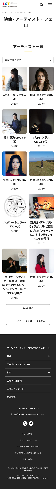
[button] (50, 4)
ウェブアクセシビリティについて (28, 453)
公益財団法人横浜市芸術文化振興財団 (21, 478)
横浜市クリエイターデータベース (29, 414)
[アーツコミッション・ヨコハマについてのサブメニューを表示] (48, 348)
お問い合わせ (28, 459)
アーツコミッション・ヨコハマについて (26, 348)
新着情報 (11, 396)
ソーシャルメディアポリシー (28, 446)
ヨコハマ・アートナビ (29, 408)
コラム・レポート (15, 388)
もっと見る (28, 308)
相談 (9, 372)
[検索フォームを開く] (41, 4)
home (4, 12)
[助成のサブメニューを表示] (48, 356)
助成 (9, 356)
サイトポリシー (28, 434)
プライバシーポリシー (28, 440)
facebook (31, 423)
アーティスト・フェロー (17, 12)
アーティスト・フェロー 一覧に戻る (28, 320)
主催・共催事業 (14, 380)
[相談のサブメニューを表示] (48, 372)
